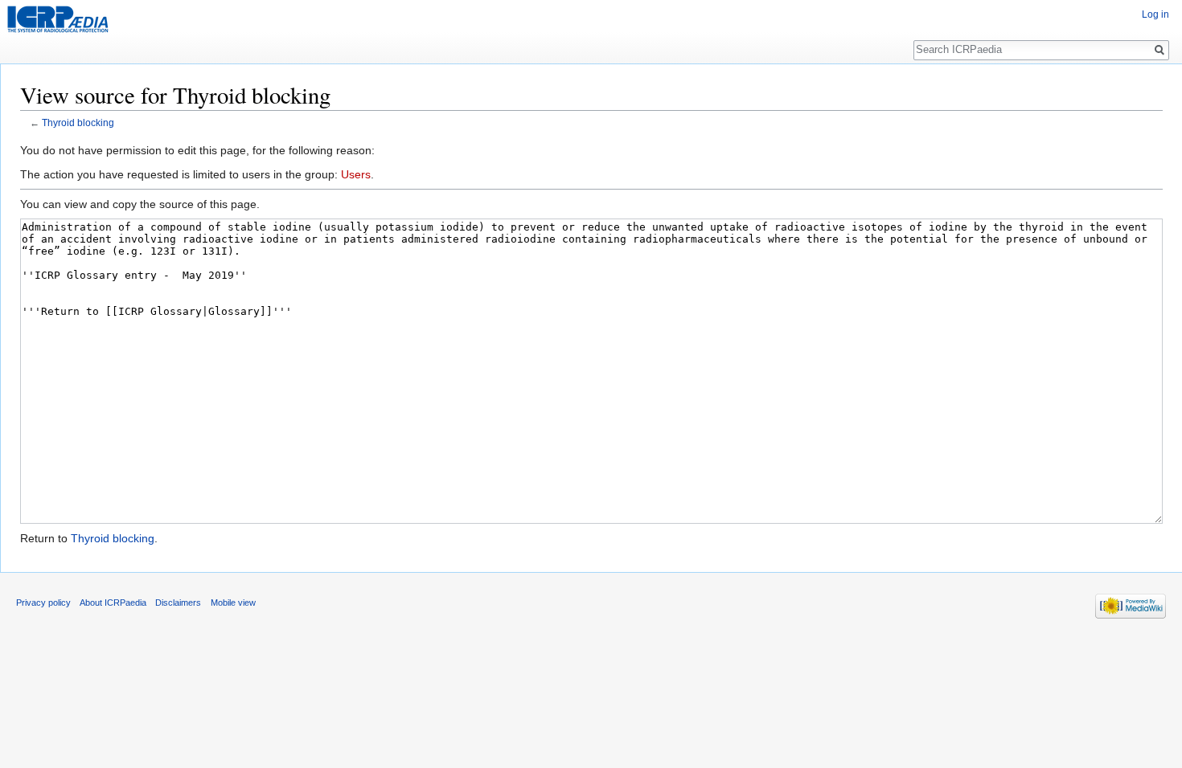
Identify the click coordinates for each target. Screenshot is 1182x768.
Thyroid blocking (78, 122)
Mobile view (233, 602)
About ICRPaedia (113, 602)
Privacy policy (43, 602)
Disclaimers (178, 602)
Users (356, 174)
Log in (1155, 14)
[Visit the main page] (57, 19)
